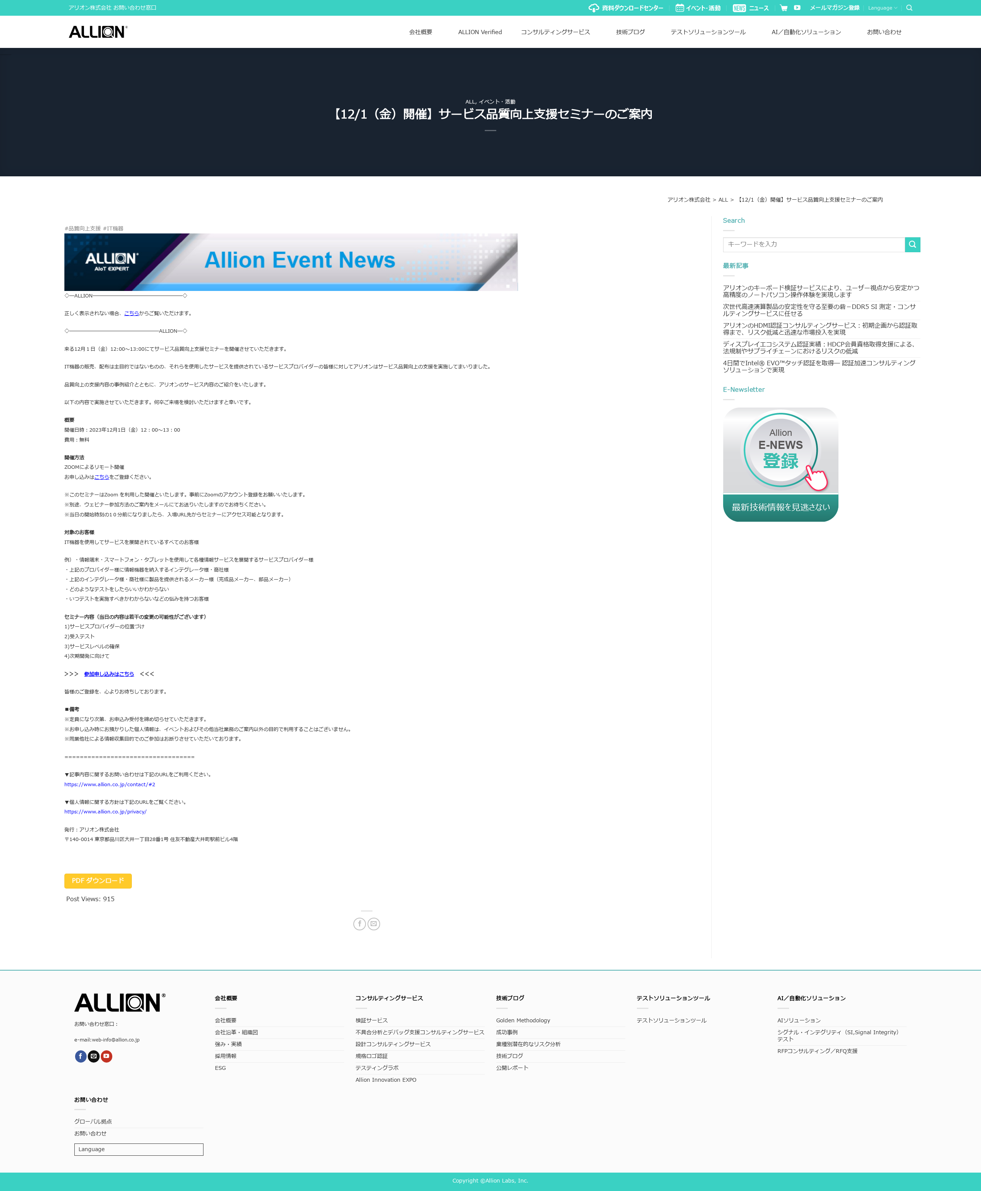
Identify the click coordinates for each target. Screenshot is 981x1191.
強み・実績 (228, 1044)
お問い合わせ (884, 32)
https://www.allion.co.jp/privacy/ (105, 812)
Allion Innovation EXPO (386, 1080)
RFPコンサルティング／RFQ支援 (818, 1051)
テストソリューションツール (708, 32)
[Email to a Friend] (373, 924)
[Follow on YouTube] (797, 8)
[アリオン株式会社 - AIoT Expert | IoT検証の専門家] (98, 32)
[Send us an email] (94, 1056)
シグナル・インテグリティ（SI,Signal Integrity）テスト (840, 1035)
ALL (470, 102)
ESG (220, 1068)
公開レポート (512, 1068)
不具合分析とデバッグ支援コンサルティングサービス (420, 1032)
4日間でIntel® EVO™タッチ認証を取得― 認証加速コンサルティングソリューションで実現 (819, 367)
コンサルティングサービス (555, 32)
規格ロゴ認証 (372, 1056)
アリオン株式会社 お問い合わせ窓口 (112, 8)
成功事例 (507, 1032)
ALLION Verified (480, 32)
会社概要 (420, 32)
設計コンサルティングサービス (393, 1044)
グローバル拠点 (93, 1122)
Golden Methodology (523, 1021)
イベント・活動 (497, 102)
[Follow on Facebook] (81, 1056)
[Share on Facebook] (359, 924)
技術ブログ (630, 32)
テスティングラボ (377, 1068)
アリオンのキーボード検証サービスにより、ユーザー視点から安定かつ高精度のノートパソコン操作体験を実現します (821, 292)
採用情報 (225, 1056)
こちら (101, 477)
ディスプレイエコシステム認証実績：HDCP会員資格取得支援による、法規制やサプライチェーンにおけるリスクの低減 (820, 348)
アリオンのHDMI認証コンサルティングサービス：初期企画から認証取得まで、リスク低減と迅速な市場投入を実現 (820, 329)
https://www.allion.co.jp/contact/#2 (109, 785)
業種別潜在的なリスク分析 (528, 1044)
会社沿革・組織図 (236, 1032)
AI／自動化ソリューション (806, 32)
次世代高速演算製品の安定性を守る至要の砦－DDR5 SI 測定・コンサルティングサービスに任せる (819, 310)
